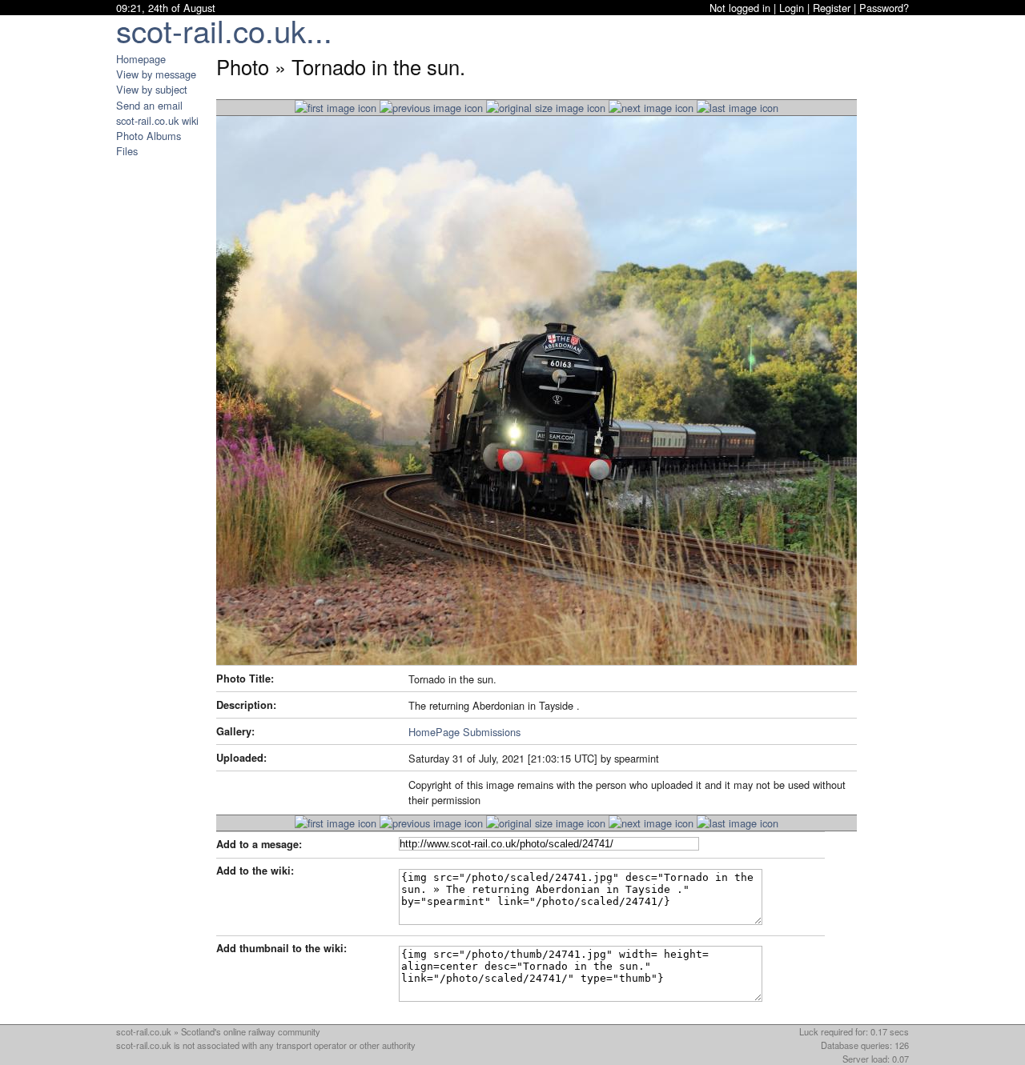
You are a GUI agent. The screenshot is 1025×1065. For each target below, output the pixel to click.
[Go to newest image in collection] (335, 107)
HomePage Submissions (464, 731)
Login (791, 7)
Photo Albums (148, 135)
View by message (156, 74)
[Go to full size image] (545, 107)
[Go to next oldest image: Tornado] (651, 107)
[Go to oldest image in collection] (737, 107)
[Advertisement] (164, 398)
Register (831, 7)
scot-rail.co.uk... (224, 30)
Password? (884, 7)
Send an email (149, 105)
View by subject (151, 89)
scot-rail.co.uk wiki (157, 120)
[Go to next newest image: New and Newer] (431, 107)
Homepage (141, 58)
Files (127, 150)
